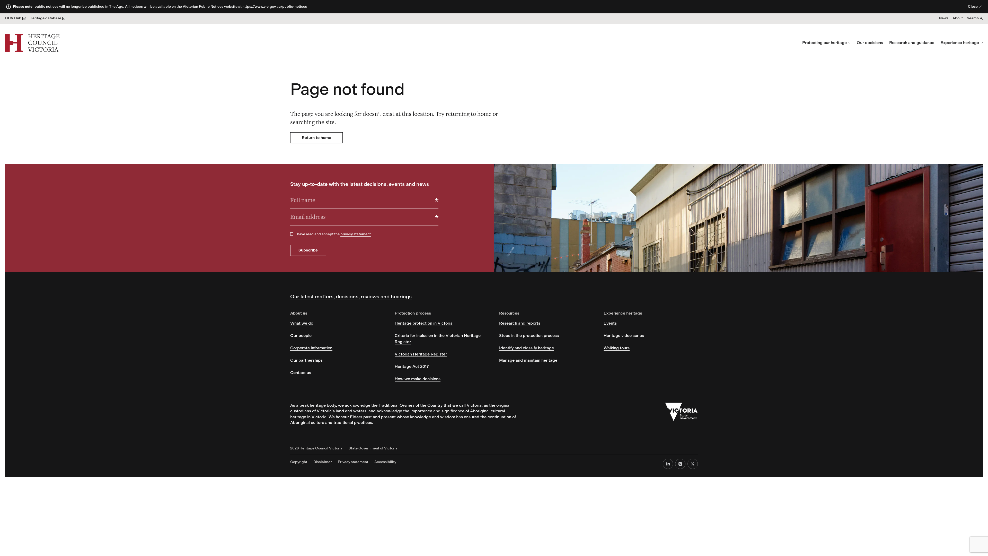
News (943, 18)
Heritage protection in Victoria (424, 323)
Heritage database (45, 18)
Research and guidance (911, 42)
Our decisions (870, 42)
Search (973, 18)
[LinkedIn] (668, 464)
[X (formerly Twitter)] (692, 464)
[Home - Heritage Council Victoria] (32, 43)
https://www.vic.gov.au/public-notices (274, 6)
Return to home (316, 137)
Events (610, 323)
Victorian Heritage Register (421, 354)
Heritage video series (624, 335)
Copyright (298, 462)
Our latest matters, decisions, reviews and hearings (351, 296)
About (957, 18)
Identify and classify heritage (526, 347)
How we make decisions (417, 378)
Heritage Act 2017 (412, 366)
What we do (301, 323)
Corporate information (311, 347)
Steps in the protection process (529, 335)
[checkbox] (291, 234)
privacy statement (355, 234)
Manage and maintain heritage (528, 360)
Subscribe (308, 250)
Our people (301, 335)
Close (973, 6)
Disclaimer (322, 462)
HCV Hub (13, 18)
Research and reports (519, 323)
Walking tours (617, 347)
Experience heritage (959, 42)
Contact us (300, 372)
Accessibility (385, 462)
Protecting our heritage (824, 42)
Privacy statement (353, 462)
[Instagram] (680, 464)
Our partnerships (306, 360)
